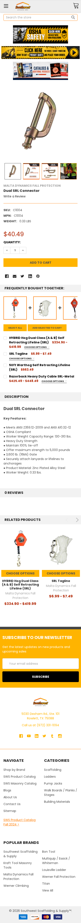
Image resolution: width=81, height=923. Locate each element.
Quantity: (12, 242)
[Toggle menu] (6, 6)
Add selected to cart (47, 327)
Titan (46, 883)
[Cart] (76, 6)
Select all (15, 327)
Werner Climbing (16, 886)
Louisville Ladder (54, 870)
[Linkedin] (30, 276)
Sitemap (9, 811)
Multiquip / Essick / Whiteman (56, 860)
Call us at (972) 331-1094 (40, 725)
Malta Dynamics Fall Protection (18, 876)
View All (47, 890)
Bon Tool (48, 851)
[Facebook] (6, 276)
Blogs (7, 790)
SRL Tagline (61, 581)
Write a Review (14, 196)
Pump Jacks (53, 783)
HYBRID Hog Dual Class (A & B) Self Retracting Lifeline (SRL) (20, 585)
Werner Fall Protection (58, 877)
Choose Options (35, 347)
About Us (10, 797)
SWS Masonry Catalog (20, 783)
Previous (67, 520)
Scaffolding (52, 770)
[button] (40, 34)
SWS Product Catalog (19, 776)
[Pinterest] (38, 276)
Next (76, 520)
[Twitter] (22, 276)
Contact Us (12, 804)
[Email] (14, 276)
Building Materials (57, 802)
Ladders (50, 776)
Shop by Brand (14, 770)
